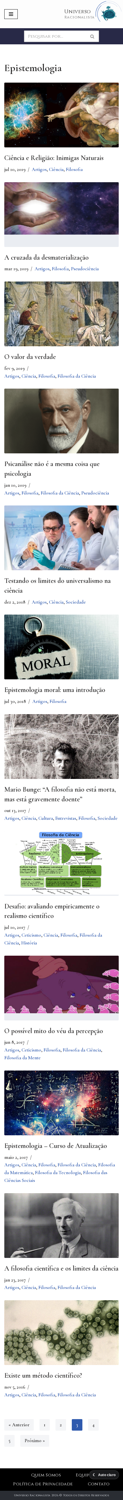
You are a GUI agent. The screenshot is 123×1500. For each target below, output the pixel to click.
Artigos (39, 169)
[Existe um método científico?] (61, 1338)
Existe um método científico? (43, 1375)
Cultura (45, 818)
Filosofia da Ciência (76, 376)
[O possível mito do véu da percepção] (61, 984)
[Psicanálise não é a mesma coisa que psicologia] (61, 422)
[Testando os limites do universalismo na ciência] (61, 542)
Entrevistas (65, 818)
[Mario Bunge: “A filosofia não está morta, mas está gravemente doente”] (61, 757)
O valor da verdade (30, 357)
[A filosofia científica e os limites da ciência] (61, 1238)
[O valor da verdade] (61, 320)
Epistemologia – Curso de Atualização (55, 1146)
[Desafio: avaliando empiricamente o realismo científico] (61, 863)
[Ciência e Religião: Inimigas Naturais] (61, 115)
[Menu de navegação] (11, 14)
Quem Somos (46, 1475)
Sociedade (76, 602)
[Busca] (92, 36)
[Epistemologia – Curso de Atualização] (61, 1106)
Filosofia (74, 169)
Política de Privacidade (43, 1484)
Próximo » (35, 1441)
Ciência (56, 169)
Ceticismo (31, 935)
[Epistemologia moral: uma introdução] (61, 656)
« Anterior (19, 1425)
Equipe (84, 1475)
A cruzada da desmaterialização (46, 257)
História (29, 943)
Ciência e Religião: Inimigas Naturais (54, 158)
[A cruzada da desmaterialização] (61, 208)
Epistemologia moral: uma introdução (54, 690)
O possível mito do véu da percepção (53, 1031)
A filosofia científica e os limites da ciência (61, 1268)
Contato (99, 1484)
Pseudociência (85, 269)
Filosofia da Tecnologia (58, 1173)
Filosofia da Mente (22, 1058)
